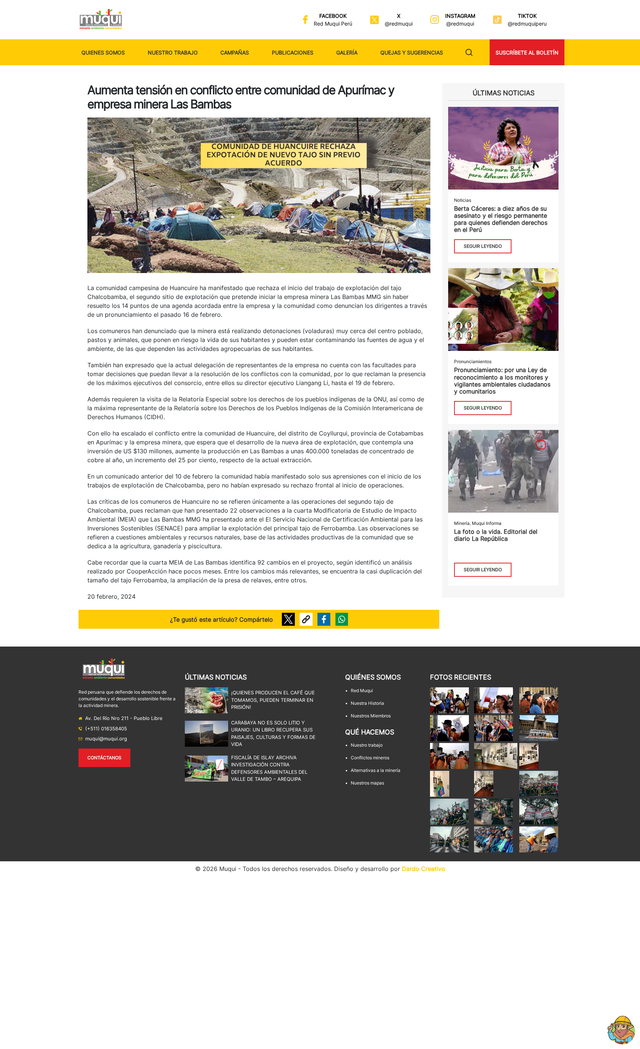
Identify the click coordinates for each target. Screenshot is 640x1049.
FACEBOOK (333, 16)
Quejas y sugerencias (411, 52)
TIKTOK (527, 16)
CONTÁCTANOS (104, 757)
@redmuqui (399, 23)
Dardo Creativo (423, 868)
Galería (346, 52)
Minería (462, 523)
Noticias (462, 200)
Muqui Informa (486, 523)
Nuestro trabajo (173, 52)
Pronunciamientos (472, 361)
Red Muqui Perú (333, 23)
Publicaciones (292, 52)
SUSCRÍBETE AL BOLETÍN (527, 52)
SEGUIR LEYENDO (483, 246)
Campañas (234, 52)
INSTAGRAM (460, 16)
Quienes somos (103, 52)
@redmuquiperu (527, 23)
